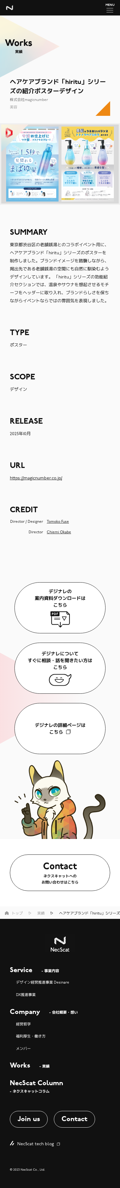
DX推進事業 (26, 995)
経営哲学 (23, 1024)
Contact (74, 1119)
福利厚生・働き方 (31, 1036)
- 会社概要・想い (44, 1012)
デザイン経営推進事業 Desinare (42, 982)
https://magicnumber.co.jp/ (36, 478)
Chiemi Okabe (59, 532)
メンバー (23, 1048)
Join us (29, 1119)
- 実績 (30, 1066)
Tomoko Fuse (58, 521)
